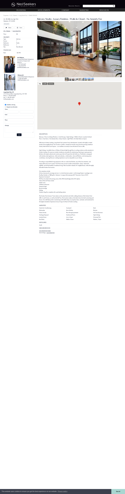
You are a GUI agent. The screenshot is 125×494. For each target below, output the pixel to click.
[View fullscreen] (119, 23)
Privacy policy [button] (62, 491)
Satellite (44, 83)
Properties (21, 10)
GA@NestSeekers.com (23, 80)
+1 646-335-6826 (22, 78)
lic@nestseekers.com (9, 99)
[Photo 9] (92, 79)
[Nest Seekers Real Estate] (22, 4)
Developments (44, 10)
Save (21, 27)
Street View (51, 83)
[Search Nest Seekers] (113, 6)
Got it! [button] (118, 491)
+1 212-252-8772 (21, 66)
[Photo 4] (76, 79)
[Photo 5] (79, 79)
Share (9, 27)
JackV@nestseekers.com (23, 67)
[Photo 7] (86, 79)
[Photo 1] (66, 79)
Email (6, 114)
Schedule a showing (11, 104)
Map (40, 83)
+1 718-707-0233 (10, 97)
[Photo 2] (69, 79)
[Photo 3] (73, 79)
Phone (6, 120)
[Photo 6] (82, 79)
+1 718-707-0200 (11, 95)
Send (19, 134)
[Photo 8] (89, 79)
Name (6, 109)
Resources (104, 10)
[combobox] (97, 6)
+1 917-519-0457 (21, 64)
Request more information (12, 107)
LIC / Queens (13, 15)
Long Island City (23, 15)
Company (65, 10)
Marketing (84, 10)
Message (7, 125)
